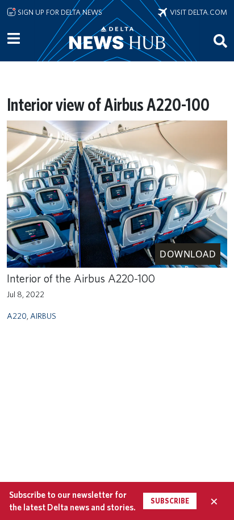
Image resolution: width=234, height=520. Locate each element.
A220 (17, 316)
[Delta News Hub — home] (117, 53)
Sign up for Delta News (59, 11)
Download (188, 254)
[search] (220, 40)
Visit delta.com (197, 11)
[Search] (220, 40)
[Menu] (13, 38)
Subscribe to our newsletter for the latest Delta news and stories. (72, 500)
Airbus (43, 316)
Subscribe (170, 501)
